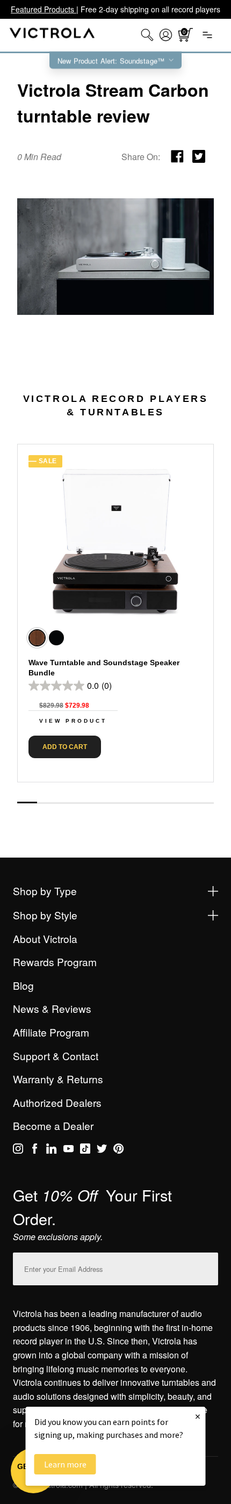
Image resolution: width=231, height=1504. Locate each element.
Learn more (65, 1464)
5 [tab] (106, 803)
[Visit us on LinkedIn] (51, 1150)
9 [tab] (184, 803)
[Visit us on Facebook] (35, 1150)
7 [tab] (145, 803)
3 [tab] (66, 803)
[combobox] (147, 34)
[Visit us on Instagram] (18, 1150)
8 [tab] (165, 803)
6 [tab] (125, 803)
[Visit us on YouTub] (68, 1150)
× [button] (197, 1416)
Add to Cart (64, 747)
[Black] (56, 637)
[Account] (165, 34)
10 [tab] (204, 803)
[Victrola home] (52, 35)
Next (115, 791)
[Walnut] (37, 637)
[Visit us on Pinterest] (118, 1150)
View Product (73, 721)
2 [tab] (47, 803)
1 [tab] (27, 802)
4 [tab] (86, 803)
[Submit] (207, 1267)
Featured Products (43, 9)
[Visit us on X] (102, 1150)
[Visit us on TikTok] (85, 1150)
